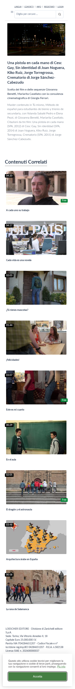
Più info (61, 666)
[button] (12, 12)
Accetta (37, 676)
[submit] (59, 14)
